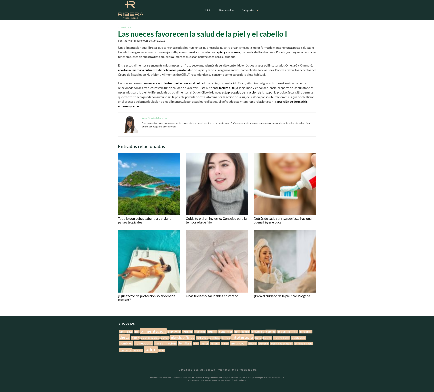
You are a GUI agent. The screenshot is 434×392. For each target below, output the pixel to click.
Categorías (248, 10)
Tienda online (226, 10)
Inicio (208, 10)
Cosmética (125, 27)
